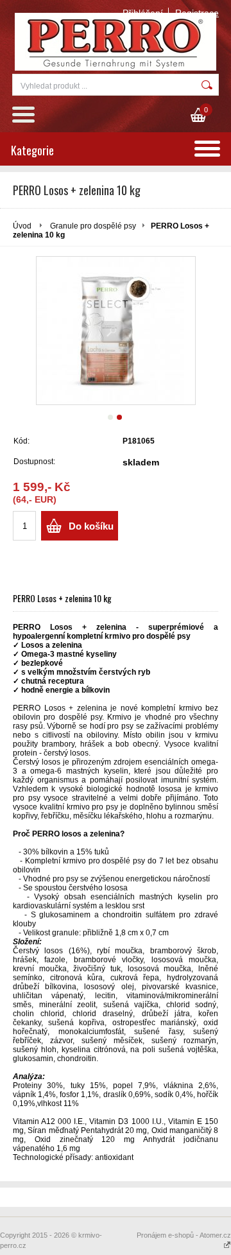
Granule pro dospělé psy (93, 225)
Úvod (22, 225)
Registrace (197, 13)
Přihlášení (143, 13)
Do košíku (91, 526)
